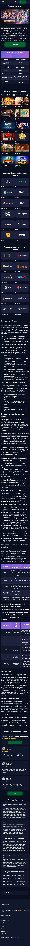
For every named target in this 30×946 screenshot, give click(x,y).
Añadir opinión (15, 742)
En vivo (11, 94)
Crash (17, 94)
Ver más (15, 793)
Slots (24, 94)
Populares (3, 94)
